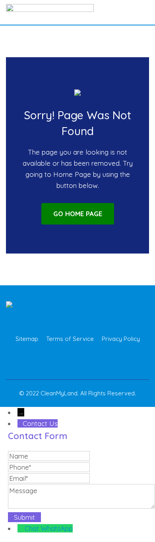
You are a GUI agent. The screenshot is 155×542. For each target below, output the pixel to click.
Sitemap (26, 339)
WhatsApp (57, 528)
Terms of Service (70, 339)
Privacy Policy (121, 339)
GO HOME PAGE (77, 213)
